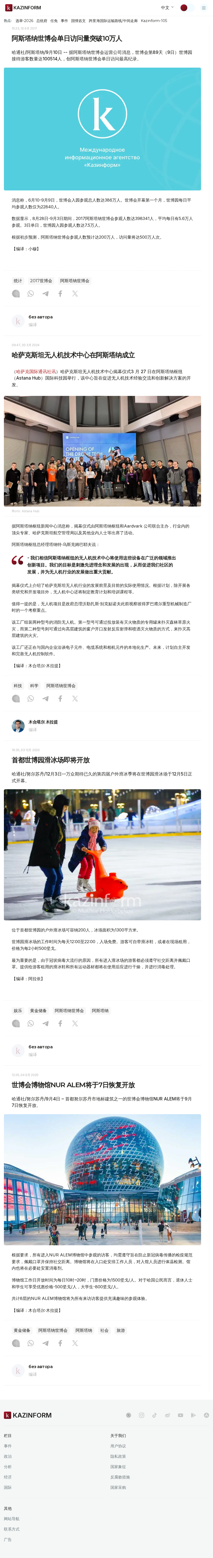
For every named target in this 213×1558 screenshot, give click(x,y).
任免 (54, 20)
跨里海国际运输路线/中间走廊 (113, 20)
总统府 (41, 20)
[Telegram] (45, 294)
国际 (8, 1487)
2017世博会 (41, 280)
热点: (8, 20)
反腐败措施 (120, 1477)
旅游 (121, 1330)
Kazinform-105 (154, 20)
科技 (18, 685)
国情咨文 (78, 20)
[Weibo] (167, 1415)
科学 (34, 685)
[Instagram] (16, 294)
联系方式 (11, 1529)
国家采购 (118, 1487)
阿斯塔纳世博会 (74, 280)
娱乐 (18, 1010)
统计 (18, 280)
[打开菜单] (204, 8)
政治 (8, 1456)
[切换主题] (187, 8)
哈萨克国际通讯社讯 (36, 371)
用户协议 (118, 1445)
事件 (64, 20)
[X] (75, 294)
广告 (8, 1539)
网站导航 (11, 1518)
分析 (8, 1466)
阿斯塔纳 (100, 1010)
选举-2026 (24, 20)
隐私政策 (118, 1456)
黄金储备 (38, 1010)
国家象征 (118, 1466)
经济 (8, 1477)
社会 (104, 1330)
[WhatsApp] (30, 294)
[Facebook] (60, 294)
